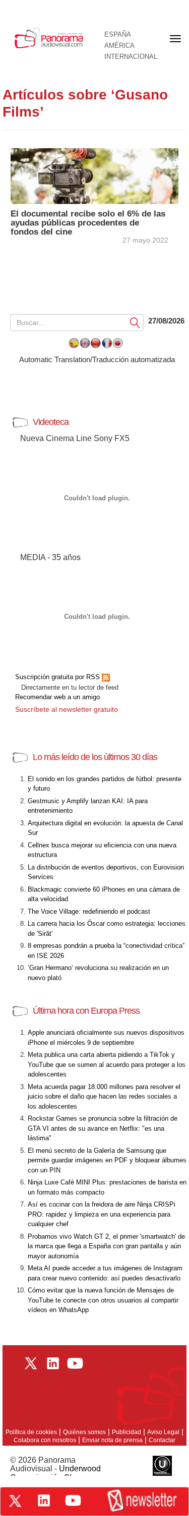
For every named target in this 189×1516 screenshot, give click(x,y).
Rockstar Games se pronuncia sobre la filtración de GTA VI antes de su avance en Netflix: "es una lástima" (102, 1128)
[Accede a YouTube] (73, 1500)
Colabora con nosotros (45, 1440)
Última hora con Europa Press (86, 1011)
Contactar (162, 1440)
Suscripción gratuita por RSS (58, 677)
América (119, 45)
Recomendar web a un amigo (57, 697)
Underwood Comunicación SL (55, 1473)
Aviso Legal (163, 1432)
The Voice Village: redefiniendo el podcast (89, 911)
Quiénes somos (84, 1432)
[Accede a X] (15, 1501)
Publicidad (126, 1432)
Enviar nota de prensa (112, 1440)
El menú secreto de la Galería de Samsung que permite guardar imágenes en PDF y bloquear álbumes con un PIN (107, 1160)
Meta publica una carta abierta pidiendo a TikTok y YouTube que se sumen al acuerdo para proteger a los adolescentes (106, 1064)
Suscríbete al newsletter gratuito (66, 709)
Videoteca (51, 422)
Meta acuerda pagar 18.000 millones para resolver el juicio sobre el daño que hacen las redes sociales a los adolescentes (104, 1096)
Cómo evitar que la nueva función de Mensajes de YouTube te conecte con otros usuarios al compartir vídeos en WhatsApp (103, 1300)
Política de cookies (31, 1432)
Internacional (130, 56)
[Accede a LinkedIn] (44, 1500)
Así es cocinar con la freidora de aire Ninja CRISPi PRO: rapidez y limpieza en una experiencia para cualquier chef (101, 1214)
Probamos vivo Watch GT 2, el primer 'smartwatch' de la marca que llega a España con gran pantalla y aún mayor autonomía (106, 1246)
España (117, 34)
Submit (135, 322)
